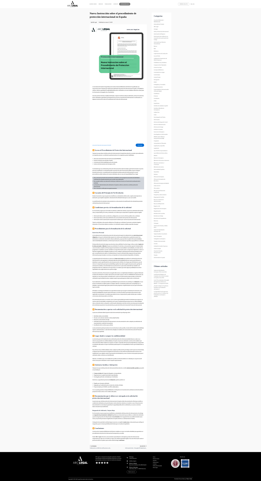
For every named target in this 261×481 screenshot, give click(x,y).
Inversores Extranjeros (159, 132)
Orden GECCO (157, 185)
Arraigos (156, 29)
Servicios (101, 4)
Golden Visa (156, 112)
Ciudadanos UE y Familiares (160, 62)
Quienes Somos (93, 4)
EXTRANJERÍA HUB (125, 4)
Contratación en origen (159, 72)
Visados (155, 255)
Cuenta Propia (157, 77)
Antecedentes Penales (159, 24)
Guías (155, 114)
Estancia (156, 96)
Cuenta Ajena (157, 74)
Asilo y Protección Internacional (161, 31)
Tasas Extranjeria (158, 236)
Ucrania (155, 243)
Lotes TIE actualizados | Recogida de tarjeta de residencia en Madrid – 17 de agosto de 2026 (161, 281)
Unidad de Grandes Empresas (161, 246)
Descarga (140, 145)
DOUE (155, 82)
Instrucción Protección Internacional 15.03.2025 (101, 145)
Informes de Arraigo (158, 127)
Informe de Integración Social (160, 122)
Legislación (156, 148)
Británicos (156, 51)
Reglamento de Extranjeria (160, 208)
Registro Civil (157, 206)
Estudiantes (156, 98)
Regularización (157, 211)
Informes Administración (160, 124)
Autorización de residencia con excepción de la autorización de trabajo (161, 38)
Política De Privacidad (157, 465)
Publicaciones (108, 4)
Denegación (156, 79)
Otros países (157, 188)
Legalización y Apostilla (159, 145)
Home (154, 457)
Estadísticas (156, 93)
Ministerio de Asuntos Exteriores (161, 160)
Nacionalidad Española (159, 169)
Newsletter (156, 172)
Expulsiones (156, 103)
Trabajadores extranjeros (159, 238)
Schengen (156, 223)
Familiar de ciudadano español (161, 105)
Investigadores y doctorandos (161, 134)
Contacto (115, 4)
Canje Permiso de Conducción (161, 53)
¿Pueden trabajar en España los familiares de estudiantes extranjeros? (161, 287)
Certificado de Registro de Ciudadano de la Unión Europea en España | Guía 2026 (161, 276)
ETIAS (155, 101)
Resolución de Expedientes (160, 218)
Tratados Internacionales (159, 241)
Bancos (155, 46)
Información (157, 119)
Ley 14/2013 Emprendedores (160, 150)
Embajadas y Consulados (159, 84)
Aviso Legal (155, 467)
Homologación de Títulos (159, 117)
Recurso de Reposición (159, 203)
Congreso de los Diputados (160, 65)
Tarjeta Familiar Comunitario (160, 234)
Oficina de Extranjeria (159, 176)
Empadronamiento (158, 87)
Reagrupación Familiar (159, 197)
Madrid (155, 155)
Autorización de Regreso (159, 34)
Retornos (156, 220)
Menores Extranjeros (159, 158)
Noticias (156, 174)
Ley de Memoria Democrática (160, 153)
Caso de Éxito (157, 56)
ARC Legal (156, 26)
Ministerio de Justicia (159, 167)
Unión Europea (157, 248)
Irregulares (156, 140)
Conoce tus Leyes (158, 67)
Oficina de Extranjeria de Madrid (161, 183)
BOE (155, 48)
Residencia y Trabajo (158, 216)
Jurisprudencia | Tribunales (160, 143)
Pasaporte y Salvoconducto (160, 194)
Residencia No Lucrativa (159, 213)
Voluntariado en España (159, 257)
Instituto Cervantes (158, 129)
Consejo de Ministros (159, 70)
